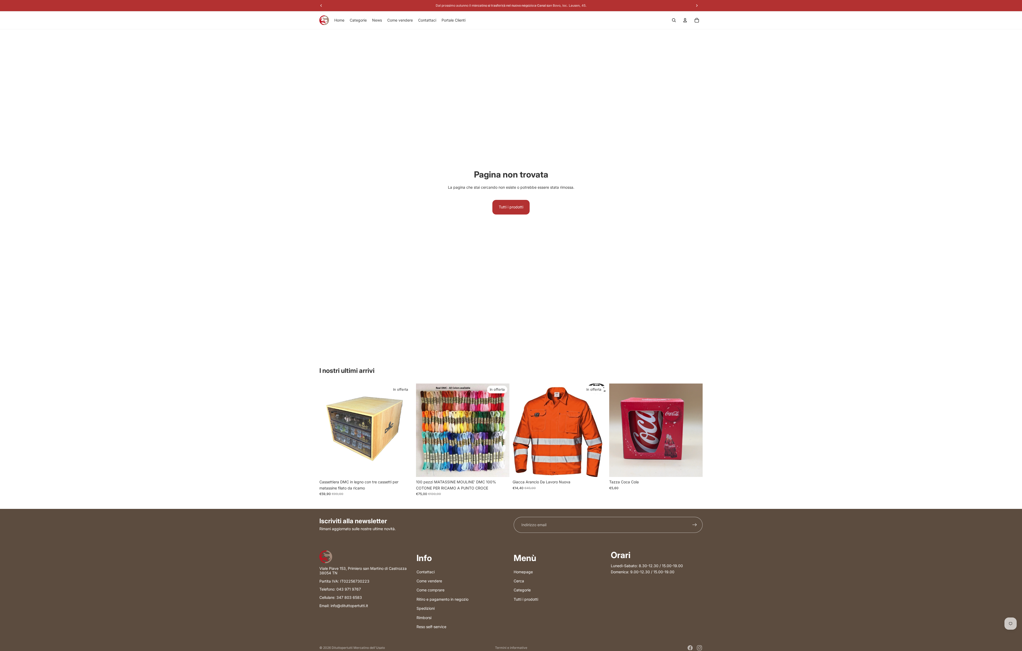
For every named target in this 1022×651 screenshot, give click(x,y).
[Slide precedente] (424, 430)
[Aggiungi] (404, 469)
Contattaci (426, 571)
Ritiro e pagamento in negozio (442, 599)
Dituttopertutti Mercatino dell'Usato (358, 648)
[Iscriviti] (694, 524)
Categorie (522, 590)
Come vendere (429, 581)
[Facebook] (690, 648)
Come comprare (430, 590)
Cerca (519, 581)
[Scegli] (598, 469)
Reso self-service (431, 626)
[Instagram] (699, 648)
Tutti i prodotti (511, 207)
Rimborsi (424, 617)
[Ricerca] (674, 20)
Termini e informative (511, 648)
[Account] (685, 20)
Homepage (523, 571)
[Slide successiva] (501, 430)
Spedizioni (426, 608)
